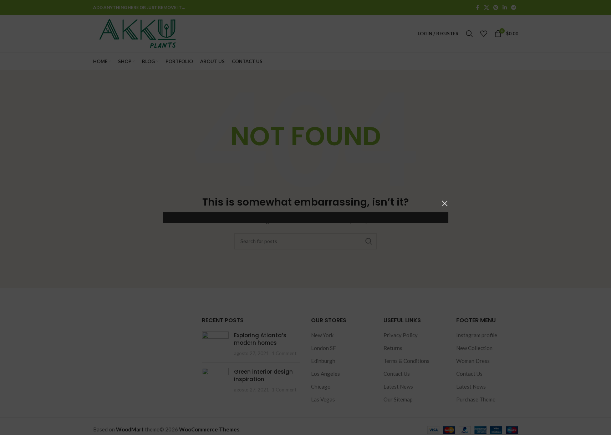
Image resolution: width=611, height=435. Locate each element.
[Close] (445, 203)
